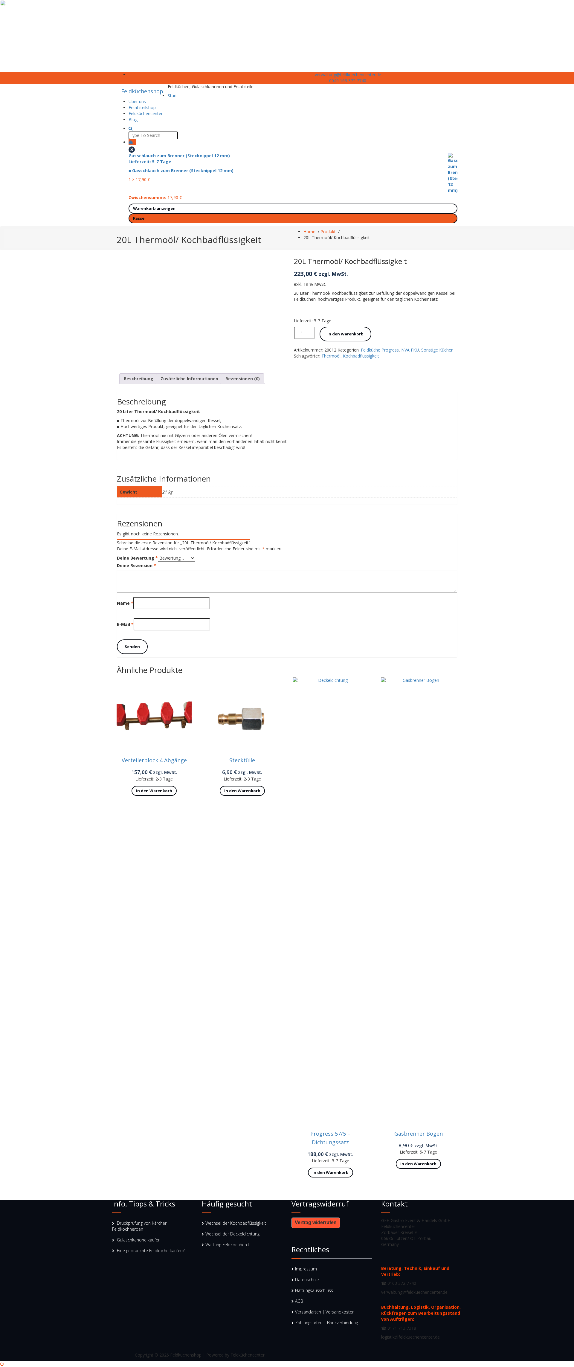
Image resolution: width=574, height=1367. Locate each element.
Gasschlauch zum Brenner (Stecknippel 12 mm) (181, 163)
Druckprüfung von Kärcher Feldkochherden (139, 1226)
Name (125, 603)
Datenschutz (307, 1279)
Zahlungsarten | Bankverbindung (326, 1322)
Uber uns (137, 101)
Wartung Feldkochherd (227, 1244)
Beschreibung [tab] (138, 378)
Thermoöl (331, 356)
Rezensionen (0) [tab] (242, 378)
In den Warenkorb (345, 334)
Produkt (328, 231)
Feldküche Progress (380, 350)
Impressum (306, 1269)
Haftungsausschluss (314, 1290)
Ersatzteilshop (142, 107)
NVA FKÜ (410, 350)
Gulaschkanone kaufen (139, 1240)
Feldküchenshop (142, 91)
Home (309, 231)
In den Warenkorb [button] (154, 790)
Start (172, 95)
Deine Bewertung (137, 558)
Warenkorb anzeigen (154, 208)
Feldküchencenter (146, 113)
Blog (133, 119)
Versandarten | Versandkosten (325, 1312)
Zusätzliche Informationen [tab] (189, 378)
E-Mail (125, 624)
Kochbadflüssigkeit (361, 356)
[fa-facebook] (176, 74)
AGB (299, 1301)
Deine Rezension (136, 565)
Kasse (138, 218)
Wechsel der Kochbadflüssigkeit (235, 1223)
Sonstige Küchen (437, 350)
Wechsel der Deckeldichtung (232, 1234)
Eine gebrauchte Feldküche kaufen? (150, 1250)
